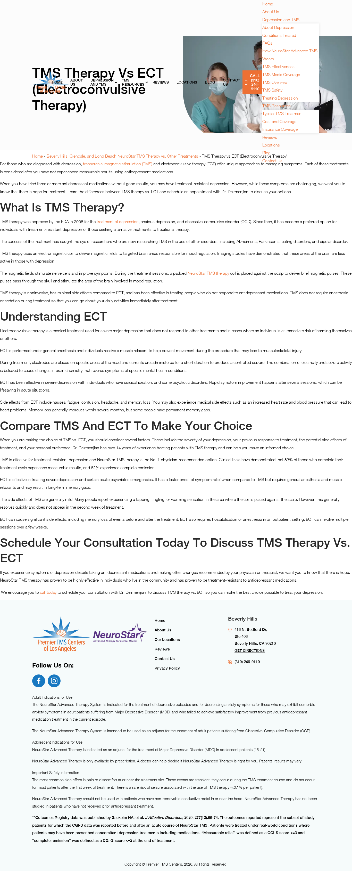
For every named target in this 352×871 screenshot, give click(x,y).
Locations (187, 82)
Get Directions (249, 650)
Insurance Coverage (280, 129)
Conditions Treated (279, 35)
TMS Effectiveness (278, 66)
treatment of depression (118, 221)
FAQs (267, 43)
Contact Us (231, 82)
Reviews (161, 82)
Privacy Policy (167, 668)
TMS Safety (272, 90)
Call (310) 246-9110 (255, 82)
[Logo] (51, 82)
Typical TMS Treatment (282, 113)
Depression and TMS (102, 82)
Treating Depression (280, 98)
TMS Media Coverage (281, 74)
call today (48, 592)
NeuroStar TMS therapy (208, 273)
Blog (210, 82)
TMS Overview (275, 82)
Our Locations (167, 639)
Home (57, 82)
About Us (76, 82)
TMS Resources (133, 82)
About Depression (278, 27)
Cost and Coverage (279, 121)
